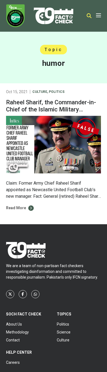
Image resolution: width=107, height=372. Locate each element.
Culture (39, 92)
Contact (13, 340)
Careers (13, 362)
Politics (56, 92)
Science (64, 332)
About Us (14, 324)
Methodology (17, 332)
